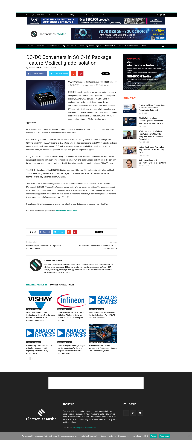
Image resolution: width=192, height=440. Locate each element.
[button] (162, 46)
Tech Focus (52, 46)
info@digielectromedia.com (84, 427)
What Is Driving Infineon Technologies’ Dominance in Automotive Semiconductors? (151, 120)
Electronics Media (35, 68)
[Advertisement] (71, 220)
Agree (153, 436)
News (39, 46)
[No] (188, 436)
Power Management (33, 309)
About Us (51, 15)
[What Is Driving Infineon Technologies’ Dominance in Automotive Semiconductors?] (129, 121)
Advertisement (62, 15)
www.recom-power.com (66, 211)
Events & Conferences (128, 46)
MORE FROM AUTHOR (62, 284)
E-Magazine (74, 15)
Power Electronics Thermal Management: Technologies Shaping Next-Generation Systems (103, 348)
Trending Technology (89, 46)
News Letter (84, 15)
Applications (68, 46)
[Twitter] (164, 15)
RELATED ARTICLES (36, 284)
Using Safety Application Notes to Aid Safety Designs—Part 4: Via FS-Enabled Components (102, 315)
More (143, 46)
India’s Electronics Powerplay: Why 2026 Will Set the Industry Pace (151, 149)
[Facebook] (157, 15)
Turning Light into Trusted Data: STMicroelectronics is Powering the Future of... (152, 107)
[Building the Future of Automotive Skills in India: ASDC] (129, 163)
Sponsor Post (96, 15)
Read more (164, 436)
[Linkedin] (161, 15)
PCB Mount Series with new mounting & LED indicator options (98, 247)
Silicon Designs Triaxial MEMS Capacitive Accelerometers (43, 247)
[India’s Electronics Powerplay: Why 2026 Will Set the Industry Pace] (129, 150)
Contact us (106, 15)
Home (30, 46)
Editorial (109, 46)
